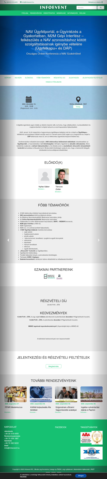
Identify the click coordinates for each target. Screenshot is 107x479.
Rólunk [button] (82, 13)
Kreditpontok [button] (49, 13)
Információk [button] (72, 13)
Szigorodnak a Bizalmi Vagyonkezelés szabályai (66, 408)
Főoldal (25, 13)
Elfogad (80, 476)
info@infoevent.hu (28, 2)
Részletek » (33, 412)
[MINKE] (49, 276)
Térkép (78, 107)
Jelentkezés (74, 78)
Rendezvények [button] (36, 13)
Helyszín (18, 78)
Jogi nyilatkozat (67, 469)
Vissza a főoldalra (53, 82)
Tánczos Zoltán (59, 188)
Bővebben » (41, 189)
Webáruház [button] (61, 13)
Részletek (23, 477)
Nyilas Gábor (44, 186)
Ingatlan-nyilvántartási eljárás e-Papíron (90, 408)
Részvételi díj (59, 78)
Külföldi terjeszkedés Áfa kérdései (40, 408)
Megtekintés (53, 366)
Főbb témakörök (43, 78)
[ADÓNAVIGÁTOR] (59, 276)
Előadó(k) (29, 78)
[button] (8, 239)
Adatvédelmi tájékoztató (82, 469)
